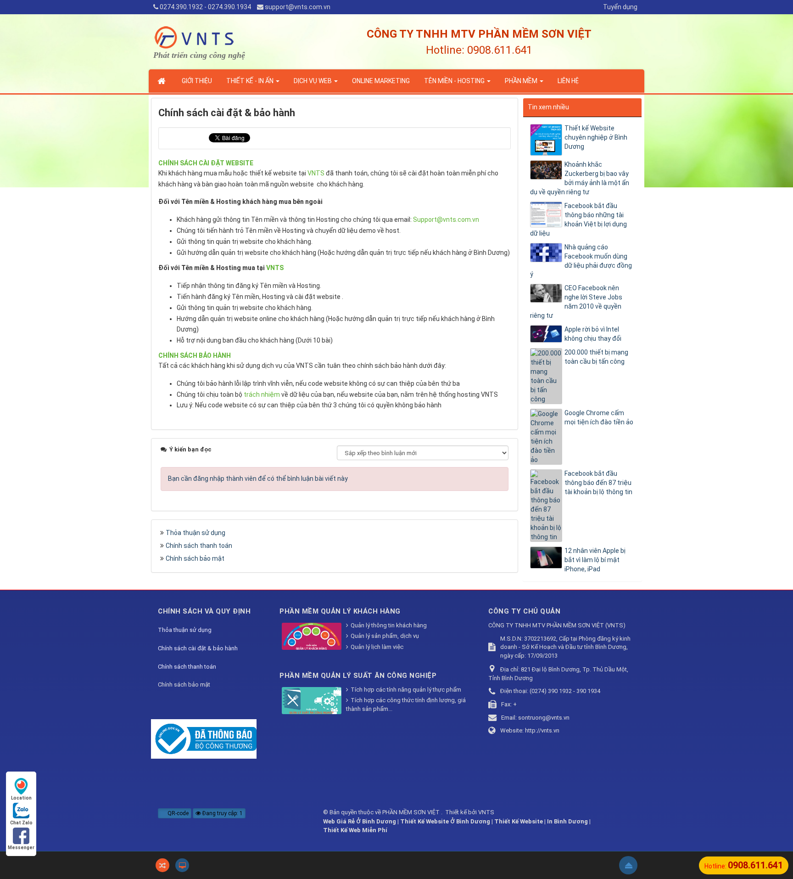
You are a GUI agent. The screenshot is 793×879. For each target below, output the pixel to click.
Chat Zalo (21, 822)
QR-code (177, 813)
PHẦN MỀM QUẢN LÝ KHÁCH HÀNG (340, 611)
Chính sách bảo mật (195, 558)
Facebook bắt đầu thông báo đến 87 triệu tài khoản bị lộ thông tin (598, 483)
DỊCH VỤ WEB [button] (313, 81)
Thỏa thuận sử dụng (195, 532)
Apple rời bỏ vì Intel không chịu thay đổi (592, 334)
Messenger (21, 847)
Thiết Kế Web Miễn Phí (355, 830)
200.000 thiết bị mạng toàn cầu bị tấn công (596, 357)
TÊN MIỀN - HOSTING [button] (455, 81)
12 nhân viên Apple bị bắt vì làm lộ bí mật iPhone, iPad (594, 560)
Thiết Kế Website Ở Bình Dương (445, 821)
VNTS (486, 812)
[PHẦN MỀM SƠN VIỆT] (195, 36)
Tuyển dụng (620, 7)
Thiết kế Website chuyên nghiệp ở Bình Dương (595, 137)
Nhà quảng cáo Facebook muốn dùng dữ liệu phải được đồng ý (581, 260)
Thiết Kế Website (518, 821)
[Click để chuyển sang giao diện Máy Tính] (182, 865)
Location (21, 797)
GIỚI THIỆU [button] (197, 81)
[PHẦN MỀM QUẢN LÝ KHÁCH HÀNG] (313, 637)
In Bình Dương (567, 821)
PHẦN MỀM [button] (522, 81)
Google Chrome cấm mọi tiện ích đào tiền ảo (598, 417)
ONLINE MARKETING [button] (381, 81)
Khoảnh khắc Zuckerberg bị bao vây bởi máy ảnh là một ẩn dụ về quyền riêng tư (579, 178)
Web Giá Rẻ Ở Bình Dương (359, 821)
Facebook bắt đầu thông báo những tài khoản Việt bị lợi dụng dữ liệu (578, 219)
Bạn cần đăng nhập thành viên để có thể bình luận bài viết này (258, 478)
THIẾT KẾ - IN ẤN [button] (250, 81)
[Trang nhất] (162, 80)
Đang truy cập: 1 (222, 813)
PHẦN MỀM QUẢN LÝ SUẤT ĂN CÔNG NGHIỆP (357, 675)
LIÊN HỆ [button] (568, 81)
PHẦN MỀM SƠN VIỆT (411, 812)
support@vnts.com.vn (297, 7)
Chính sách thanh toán (199, 545)
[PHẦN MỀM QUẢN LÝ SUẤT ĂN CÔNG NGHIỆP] (313, 701)
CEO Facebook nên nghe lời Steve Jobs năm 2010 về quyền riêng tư (576, 301)
